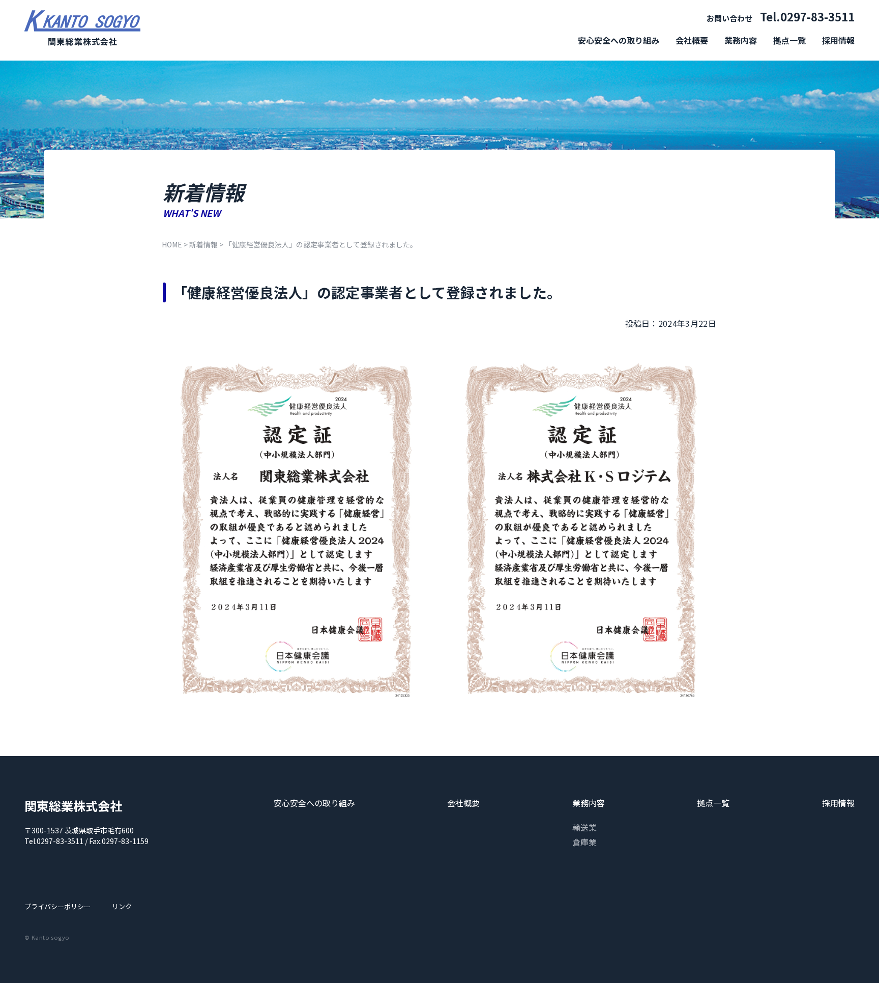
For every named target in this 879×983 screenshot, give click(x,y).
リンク (122, 906)
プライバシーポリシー (57, 906)
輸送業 (584, 827)
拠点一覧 (789, 40)
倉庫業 (584, 842)
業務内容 (740, 40)
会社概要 (692, 40)
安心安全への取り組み (618, 40)
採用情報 (838, 40)
